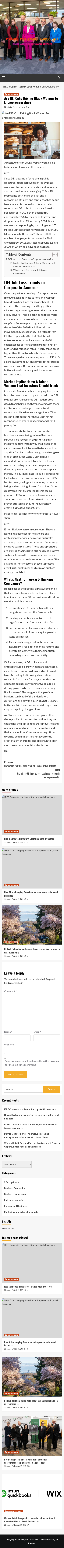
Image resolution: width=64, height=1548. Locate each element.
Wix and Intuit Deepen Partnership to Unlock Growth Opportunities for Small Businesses (32, 1145)
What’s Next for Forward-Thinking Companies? (30, 272)
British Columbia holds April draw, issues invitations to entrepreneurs (32, 950)
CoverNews (46, 1539)
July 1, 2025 (20, 107)
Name (8, 1031)
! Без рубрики (11, 1182)
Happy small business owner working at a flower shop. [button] (32, 515)
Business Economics (14, 1188)
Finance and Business (15, 1206)
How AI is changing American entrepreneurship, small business (31, 894)
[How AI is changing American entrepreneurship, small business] (32, 868)
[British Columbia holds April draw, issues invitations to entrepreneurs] (32, 925)
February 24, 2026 (20, 1525)
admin (9, 107)
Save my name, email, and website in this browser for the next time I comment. (32, 1063)
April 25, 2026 (18, 899)
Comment (10, 991)
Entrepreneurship (11, 94)
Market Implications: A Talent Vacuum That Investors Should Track (34, 265)
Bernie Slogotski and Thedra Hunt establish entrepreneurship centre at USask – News (27, 1135)
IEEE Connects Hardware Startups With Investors (29, 839)
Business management (16, 1194)
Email (37, 1031)
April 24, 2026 (18, 956)
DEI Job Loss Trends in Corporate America (30, 259)
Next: (38, 773)
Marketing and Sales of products (21, 1212)
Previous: (30, 764)
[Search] (59, 77)
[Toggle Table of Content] (53, 254)
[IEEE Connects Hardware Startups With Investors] (32, 815)
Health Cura (8, 1228)
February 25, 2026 (20, 1466)
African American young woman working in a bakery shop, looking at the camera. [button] (29, 165)
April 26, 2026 (19, 842)
